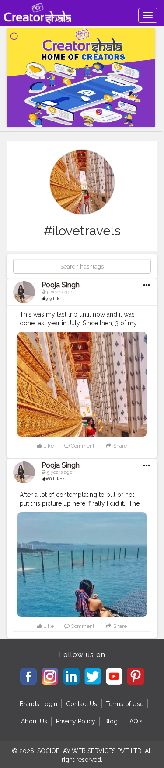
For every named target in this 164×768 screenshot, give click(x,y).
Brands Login (38, 703)
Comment (82, 446)
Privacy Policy (75, 721)
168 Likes (54, 478)
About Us (34, 721)
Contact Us (81, 703)
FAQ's (134, 721)
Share (119, 446)
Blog (111, 721)
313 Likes (54, 298)
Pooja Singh (61, 285)
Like (48, 446)
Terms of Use (124, 703)
